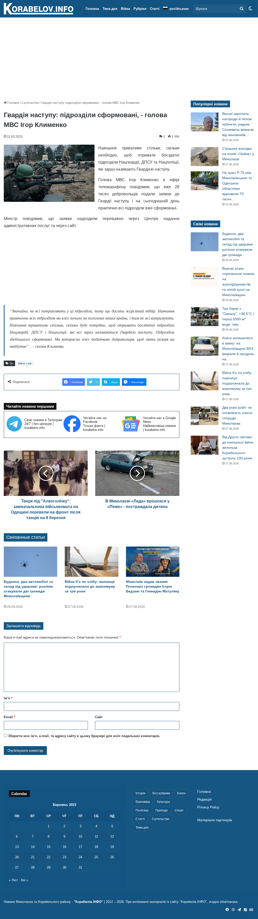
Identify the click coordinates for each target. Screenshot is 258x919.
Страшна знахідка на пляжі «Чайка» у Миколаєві (238, 153)
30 (64, 867)
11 (96, 836)
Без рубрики (161, 793)
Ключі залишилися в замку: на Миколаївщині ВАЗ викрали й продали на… (238, 348)
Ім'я (8, 698)
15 (48, 847)
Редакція (204, 799)
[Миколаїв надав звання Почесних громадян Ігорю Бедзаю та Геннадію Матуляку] (152, 562)
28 (33, 867)
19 (112, 847)
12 (112, 836)
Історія (140, 793)
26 (112, 857)
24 (80, 857)
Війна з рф (24, 363)
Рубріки (140, 9)
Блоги (181, 793)
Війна (125, 9)
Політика (142, 810)
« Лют (13, 880)
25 (96, 857)
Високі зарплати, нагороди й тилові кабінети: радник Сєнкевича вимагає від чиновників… (238, 124)
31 (80, 867)
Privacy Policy (208, 807)
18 (96, 847)
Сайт (99, 717)
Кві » (24, 880)
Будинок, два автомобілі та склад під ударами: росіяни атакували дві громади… (238, 244)
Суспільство (30, 103)
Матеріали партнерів (214, 820)
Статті (154, 9)
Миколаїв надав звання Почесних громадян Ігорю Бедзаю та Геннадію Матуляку (152, 586)
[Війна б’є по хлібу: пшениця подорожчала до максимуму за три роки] (91, 562)
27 (17, 867)
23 (64, 857)
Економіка (143, 802)
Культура (163, 802)
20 (17, 857)
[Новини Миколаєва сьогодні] (38, 9)
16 (64, 847)
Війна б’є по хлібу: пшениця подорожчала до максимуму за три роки (90, 586)
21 (33, 857)
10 (80, 836)
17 (80, 847)
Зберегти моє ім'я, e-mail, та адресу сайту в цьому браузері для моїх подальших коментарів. (84, 736)
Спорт (179, 810)
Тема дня (110, 9)
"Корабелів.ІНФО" (88, 902)
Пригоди (161, 810)
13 (17, 847)
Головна (92, 9)
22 (48, 857)
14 (33, 847)
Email (9, 717)
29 (48, 867)
